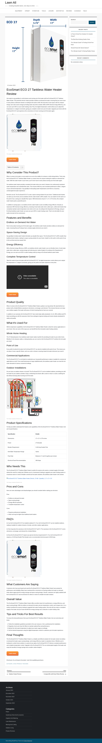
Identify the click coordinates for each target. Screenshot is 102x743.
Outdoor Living (11, 663)
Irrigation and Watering (12, 718)
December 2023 (10, 693)
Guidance (77, 11)
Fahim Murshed (28, 740)
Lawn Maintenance (11, 721)
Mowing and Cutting (11, 724)
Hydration (35, 11)
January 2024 (9, 690)
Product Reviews (22, 663)
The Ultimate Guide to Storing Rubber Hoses (83, 51)
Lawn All (10, 2)
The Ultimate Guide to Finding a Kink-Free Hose (82, 43)
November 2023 (10, 696)
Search (73, 19)
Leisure (51, 11)
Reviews (69, 11)
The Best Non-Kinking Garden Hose (80, 39)
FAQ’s (85, 11)
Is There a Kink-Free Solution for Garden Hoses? (82, 35)
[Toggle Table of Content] (21, 167)
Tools (44, 11)
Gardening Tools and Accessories (15, 715)
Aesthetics (60, 11)
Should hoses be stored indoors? (80, 47)
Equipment (18, 11)
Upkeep (27, 11)
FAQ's (7, 711)
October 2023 (9, 699)
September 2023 (10, 703)
